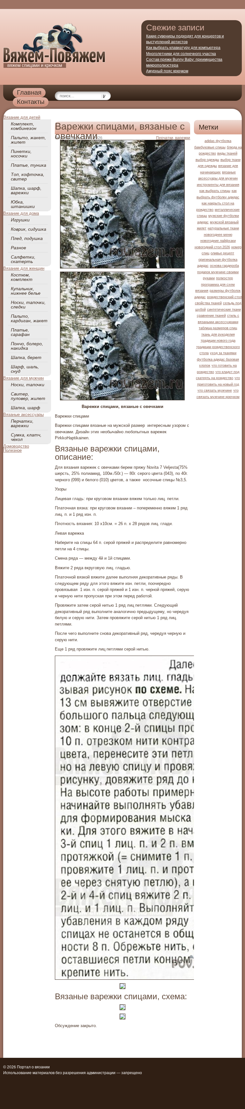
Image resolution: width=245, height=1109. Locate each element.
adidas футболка (217, 141)
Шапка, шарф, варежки (26, 190)
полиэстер (224, 278)
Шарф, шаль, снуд (25, 369)
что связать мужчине (214, 390)
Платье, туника (28, 165)
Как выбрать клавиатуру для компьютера (183, 47)
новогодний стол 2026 (212, 247)
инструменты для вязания (218, 185)
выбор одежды (207, 160)
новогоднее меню (218, 234)
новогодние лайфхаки (218, 241)
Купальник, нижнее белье (26, 291)
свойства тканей (208, 303)
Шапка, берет (26, 357)
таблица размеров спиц (218, 328)
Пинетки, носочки (21, 153)
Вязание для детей (21, 117)
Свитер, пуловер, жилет (28, 396)
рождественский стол (224, 297)
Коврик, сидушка (28, 229)
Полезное (12, 450)
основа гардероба (224, 265)
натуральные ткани (223, 228)
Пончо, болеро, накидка (27, 346)
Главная (29, 92)
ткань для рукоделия (218, 334)
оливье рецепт (222, 253)
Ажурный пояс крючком (167, 71)
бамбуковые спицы (210, 147)
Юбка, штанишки (23, 204)
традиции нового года (218, 340)
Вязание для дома (21, 213)
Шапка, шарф (25, 407)
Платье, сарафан (20, 332)
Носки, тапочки (27, 384)
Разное (18, 247)
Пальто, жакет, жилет (28, 140)
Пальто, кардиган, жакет (29, 318)
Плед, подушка (27, 238)
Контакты (30, 101)
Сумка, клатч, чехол (26, 437)
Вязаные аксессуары (23, 414)
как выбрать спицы (214, 191)
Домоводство (16, 446)
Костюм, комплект (22, 277)
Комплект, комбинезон (23, 126)
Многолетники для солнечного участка (181, 54)
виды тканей (227, 153)
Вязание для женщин (23, 268)
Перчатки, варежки (22, 423)
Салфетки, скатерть (23, 259)
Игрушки (20, 219)
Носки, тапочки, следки (28, 304)
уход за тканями (223, 353)
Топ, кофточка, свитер (27, 176)
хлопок (204, 365)
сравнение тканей (211, 315)
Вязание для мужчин (23, 378)
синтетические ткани (224, 309)
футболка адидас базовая (218, 359)
